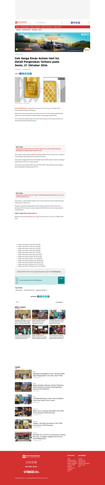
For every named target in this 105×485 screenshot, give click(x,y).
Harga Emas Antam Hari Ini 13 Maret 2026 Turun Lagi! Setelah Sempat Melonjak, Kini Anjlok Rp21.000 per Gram (38, 149)
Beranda (17, 54)
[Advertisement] (52, 11)
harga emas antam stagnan (42, 290)
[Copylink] (30, 73)
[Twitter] (23, 73)
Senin (48, 108)
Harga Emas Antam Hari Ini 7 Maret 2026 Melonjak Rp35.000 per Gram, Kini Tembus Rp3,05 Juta (40, 195)
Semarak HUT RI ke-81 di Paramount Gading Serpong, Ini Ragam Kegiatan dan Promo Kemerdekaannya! (49, 436)
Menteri (34, 154)
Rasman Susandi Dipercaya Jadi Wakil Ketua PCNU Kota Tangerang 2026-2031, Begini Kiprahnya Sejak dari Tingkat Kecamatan (23, 338)
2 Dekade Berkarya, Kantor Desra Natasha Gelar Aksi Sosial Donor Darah (56, 322)
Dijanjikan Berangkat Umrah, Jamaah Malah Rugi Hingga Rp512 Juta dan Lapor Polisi (23, 322)
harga (44, 118)
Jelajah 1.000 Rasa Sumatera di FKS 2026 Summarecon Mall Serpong (47, 424)
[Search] (61, 22)
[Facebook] (20, 73)
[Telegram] (28, 73)
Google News (48, 271)
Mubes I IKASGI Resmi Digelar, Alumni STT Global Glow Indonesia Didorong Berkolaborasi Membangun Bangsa (39, 338)
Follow (61, 278)
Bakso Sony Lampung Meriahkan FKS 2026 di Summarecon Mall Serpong (48, 412)
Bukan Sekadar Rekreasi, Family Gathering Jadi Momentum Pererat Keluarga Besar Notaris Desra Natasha (39, 323)
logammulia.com (31, 216)
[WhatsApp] (25, 73)
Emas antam (19, 290)
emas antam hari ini (29, 290)
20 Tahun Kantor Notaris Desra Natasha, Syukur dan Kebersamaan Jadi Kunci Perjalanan (56, 338)
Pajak (42, 159)
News (21, 54)
